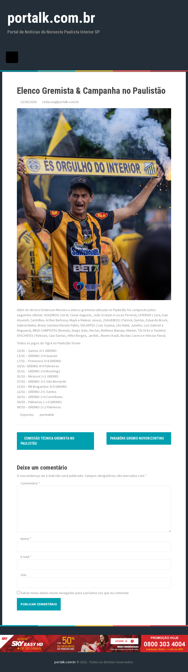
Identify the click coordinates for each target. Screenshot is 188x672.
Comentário (30, 483)
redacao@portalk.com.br (60, 102)
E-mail (26, 557)
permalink (46, 414)
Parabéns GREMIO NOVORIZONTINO (137, 438)
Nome (26, 538)
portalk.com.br (51, 17)
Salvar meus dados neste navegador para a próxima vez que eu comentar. (75, 593)
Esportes (27, 414)
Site (23, 575)
